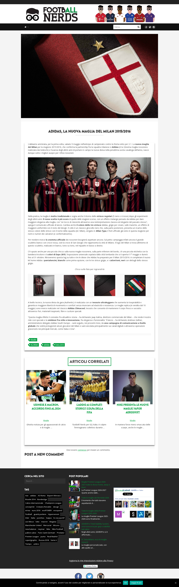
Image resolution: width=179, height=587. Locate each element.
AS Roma (41, 495)
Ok (125, 583)
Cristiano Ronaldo (43, 507)
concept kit (29, 507)
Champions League (53, 503)
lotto (37, 521)
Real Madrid (52, 536)
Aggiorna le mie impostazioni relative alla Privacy (91, 560)
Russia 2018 (44, 540)
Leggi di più (136, 583)
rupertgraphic (31, 540)
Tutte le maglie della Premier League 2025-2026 (94, 512)
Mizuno (56, 525)
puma (43, 536)
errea (27, 510)
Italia (33, 518)
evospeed (57, 510)
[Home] (25, 26)
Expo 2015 (59, 344)
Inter (27, 518)
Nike (48, 529)
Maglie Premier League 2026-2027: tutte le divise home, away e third (96, 485)
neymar (41, 529)
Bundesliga (42, 499)
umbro (36, 544)
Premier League (32, 536)
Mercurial (47, 525)
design (56, 507)
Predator (60, 532)
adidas (47, 344)
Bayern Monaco (54, 495)
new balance (30, 529)
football (28, 514)
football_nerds (133, 490)
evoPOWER (47, 510)
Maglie (33, 339)
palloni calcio (30, 532)
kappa (49, 518)
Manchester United (33, 525)
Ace (26, 495)
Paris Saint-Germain (46, 532)
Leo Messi (29, 521)
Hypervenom (53, 514)
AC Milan (34, 344)
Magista (53, 521)
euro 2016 (36, 510)
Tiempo (28, 544)
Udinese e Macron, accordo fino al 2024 (46, 406)
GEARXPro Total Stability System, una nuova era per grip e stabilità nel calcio (96, 526)
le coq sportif (58, 518)
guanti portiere (40, 514)
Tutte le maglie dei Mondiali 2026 (95, 497)
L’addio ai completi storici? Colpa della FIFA (89, 408)
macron (44, 521)
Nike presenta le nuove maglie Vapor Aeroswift (133, 408)
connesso (82, 450)
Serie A (54, 540)
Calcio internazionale (34, 503)
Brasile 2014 (30, 499)
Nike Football (57, 529)
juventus (40, 518)
